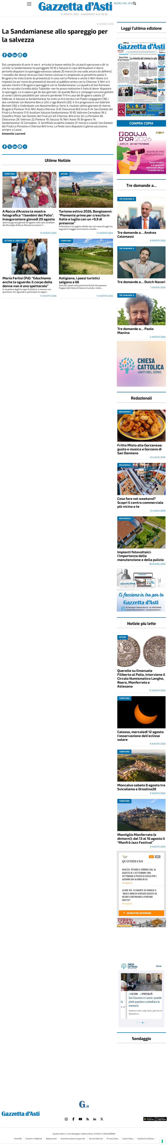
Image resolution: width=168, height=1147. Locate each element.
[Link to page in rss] (87, 1119)
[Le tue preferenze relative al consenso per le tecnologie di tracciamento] (162, 1141)
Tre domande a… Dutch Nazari (141, 282)
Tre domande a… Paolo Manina (135, 331)
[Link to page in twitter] (9, 55)
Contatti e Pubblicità (34, 1139)
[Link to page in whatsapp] (20, 55)
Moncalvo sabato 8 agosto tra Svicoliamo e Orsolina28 (141, 787)
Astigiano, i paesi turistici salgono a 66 (79, 280)
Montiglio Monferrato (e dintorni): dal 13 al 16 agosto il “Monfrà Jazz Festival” (141, 838)
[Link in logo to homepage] (28, 1113)
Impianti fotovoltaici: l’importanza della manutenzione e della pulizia (140, 556)
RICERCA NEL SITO (123, 3)
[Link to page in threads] (25, 55)
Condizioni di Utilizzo (145, 1139)
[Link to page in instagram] (66, 1119)
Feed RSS (18, 1139)
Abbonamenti (51, 1139)
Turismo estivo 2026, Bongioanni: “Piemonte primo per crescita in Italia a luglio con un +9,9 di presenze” (85, 217)
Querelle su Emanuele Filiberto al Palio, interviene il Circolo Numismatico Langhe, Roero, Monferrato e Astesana (141, 678)
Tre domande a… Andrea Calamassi (136, 234)
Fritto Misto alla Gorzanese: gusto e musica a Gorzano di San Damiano (139, 449)
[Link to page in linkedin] (14, 55)
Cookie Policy (127, 1139)
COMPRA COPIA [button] (141, 123)
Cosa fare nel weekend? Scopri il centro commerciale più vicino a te (140, 502)
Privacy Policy (112, 1139)
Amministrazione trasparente (73, 1139)
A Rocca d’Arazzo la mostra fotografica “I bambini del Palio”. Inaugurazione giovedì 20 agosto (28, 215)
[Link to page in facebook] (4, 55)
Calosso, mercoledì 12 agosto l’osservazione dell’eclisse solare (140, 736)
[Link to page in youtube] (80, 1119)
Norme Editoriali (96, 1139)
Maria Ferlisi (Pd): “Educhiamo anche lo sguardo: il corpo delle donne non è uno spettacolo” (27, 282)
